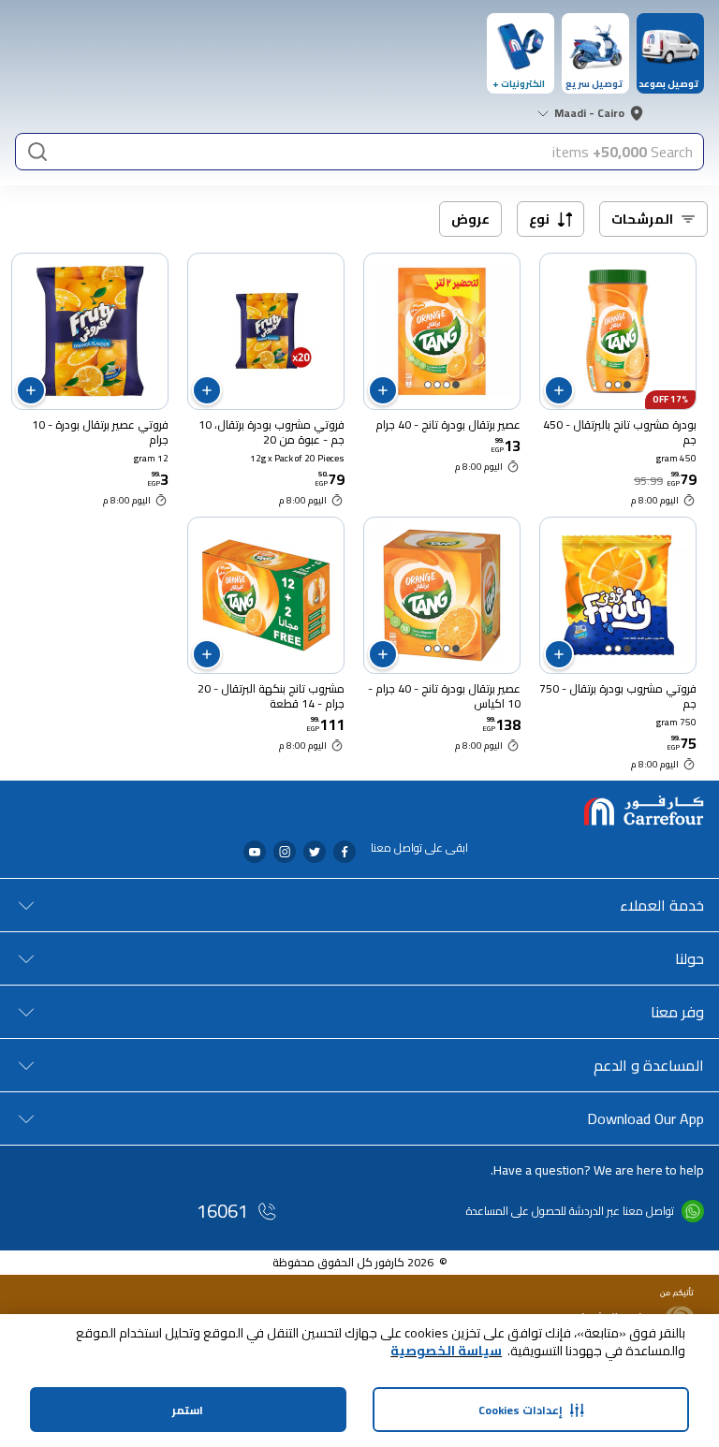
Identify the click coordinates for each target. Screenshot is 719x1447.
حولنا (689, 958)
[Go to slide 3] (608, 384)
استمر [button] (187, 1410)
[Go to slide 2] (618, 384)
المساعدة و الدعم (649, 1065)
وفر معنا (677, 1012)
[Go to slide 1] (627, 384)
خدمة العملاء (662, 905)
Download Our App (645, 1118)
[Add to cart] (559, 390)
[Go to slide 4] (428, 384)
